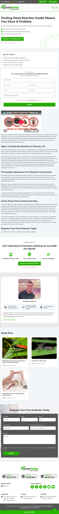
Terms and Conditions (46, 506)
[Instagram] (40, 487)
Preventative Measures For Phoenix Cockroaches (17, 60)
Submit (29, 104)
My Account (53, 1)
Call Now (31, 512)
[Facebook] (36, 487)
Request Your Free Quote (12, 39)
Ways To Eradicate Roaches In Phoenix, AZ (15, 58)
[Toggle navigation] (56, 8)
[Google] (32, 487)
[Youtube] (49, 487)
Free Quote (43, 1)
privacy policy (51, 447)
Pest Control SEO (24, 507)
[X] (45, 487)
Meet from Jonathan (10, 320)
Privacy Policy (36, 506)
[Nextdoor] (53, 487)
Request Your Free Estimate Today (13, 65)
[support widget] (54, 510)
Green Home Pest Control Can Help (13, 62)
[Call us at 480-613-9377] (53, 8)
